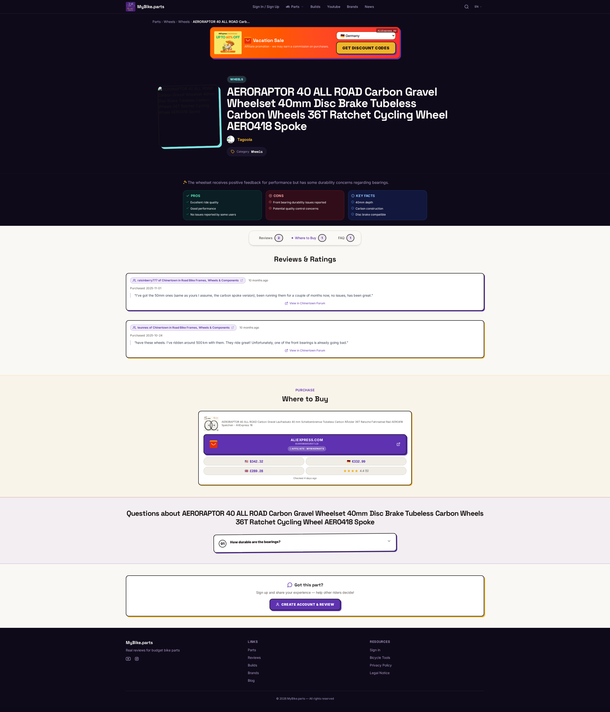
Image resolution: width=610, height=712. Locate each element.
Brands (352, 7)
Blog (251, 680)
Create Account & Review (307, 604)
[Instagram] (136, 658)
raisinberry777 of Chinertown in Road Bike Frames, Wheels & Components (188, 280)
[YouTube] (128, 658)
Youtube (333, 7)
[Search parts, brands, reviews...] (466, 6)
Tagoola (244, 139)
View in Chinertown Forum (307, 303)
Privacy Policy (381, 665)
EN (476, 6)
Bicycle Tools (380, 657)
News (369, 7)
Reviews (254, 657)
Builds (315, 7)
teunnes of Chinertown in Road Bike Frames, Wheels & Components (183, 327)
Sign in (375, 650)
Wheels (236, 79)
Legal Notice (380, 673)
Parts (295, 7)
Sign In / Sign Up (266, 7)
